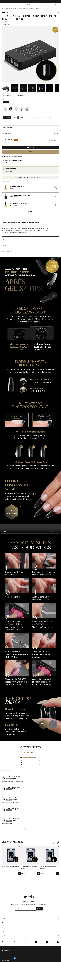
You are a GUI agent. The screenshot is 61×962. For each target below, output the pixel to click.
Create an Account (40, 177)
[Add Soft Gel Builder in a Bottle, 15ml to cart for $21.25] (55, 205)
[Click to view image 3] (23, 88)
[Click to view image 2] (15, 88)
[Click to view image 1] (6, 88)
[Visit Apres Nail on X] (2, 942)
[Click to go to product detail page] (11, 855)
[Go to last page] (42, 829)
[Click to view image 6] (50, 88)
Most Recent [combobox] (6, 771)
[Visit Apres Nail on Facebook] (58, 942)
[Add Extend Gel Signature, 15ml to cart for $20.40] (55, 187)
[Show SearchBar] (2, 4)
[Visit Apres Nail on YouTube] (36, 942)
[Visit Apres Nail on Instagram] (25, 942)
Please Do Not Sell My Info (7, 958)
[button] (5, 4)
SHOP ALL (8, 8)
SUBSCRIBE (40, 908)
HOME (3, 8)
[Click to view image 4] (32, 88)
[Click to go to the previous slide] (53, 842)
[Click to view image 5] (41, 88)
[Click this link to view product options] (19, 873)
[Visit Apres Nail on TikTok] (14, 942)
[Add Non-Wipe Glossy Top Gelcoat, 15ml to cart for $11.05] (55, 196)
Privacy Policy (6, 960)
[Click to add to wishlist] (58, 12)
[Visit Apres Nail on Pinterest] (47, 942)
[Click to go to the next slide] (57, 842)
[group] (30, 220)
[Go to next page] (39, 829)
